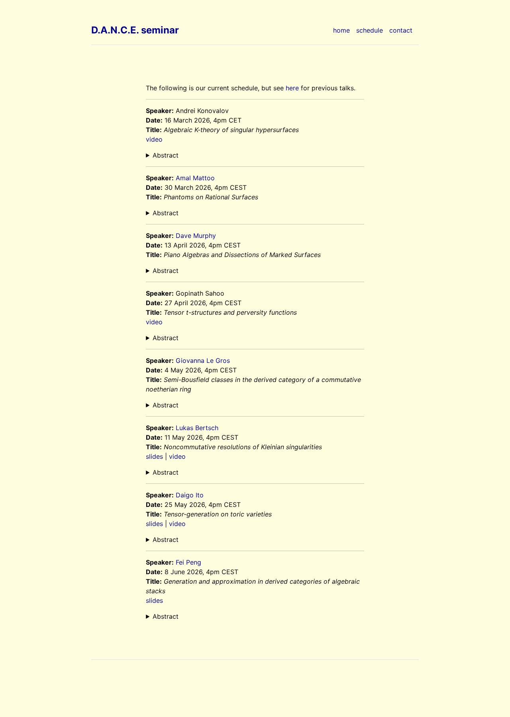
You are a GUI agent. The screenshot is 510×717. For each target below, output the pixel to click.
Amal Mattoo (195, 178)
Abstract (165, 155)
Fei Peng (188, 562)
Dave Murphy (196, 236)
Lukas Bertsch (197, 428)
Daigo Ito (190, 495)
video (154, 139)
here (292, 88)
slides (154, 456)
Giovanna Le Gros (203, 360)
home (341, 30)
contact (400, 30)
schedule (369, 30)
